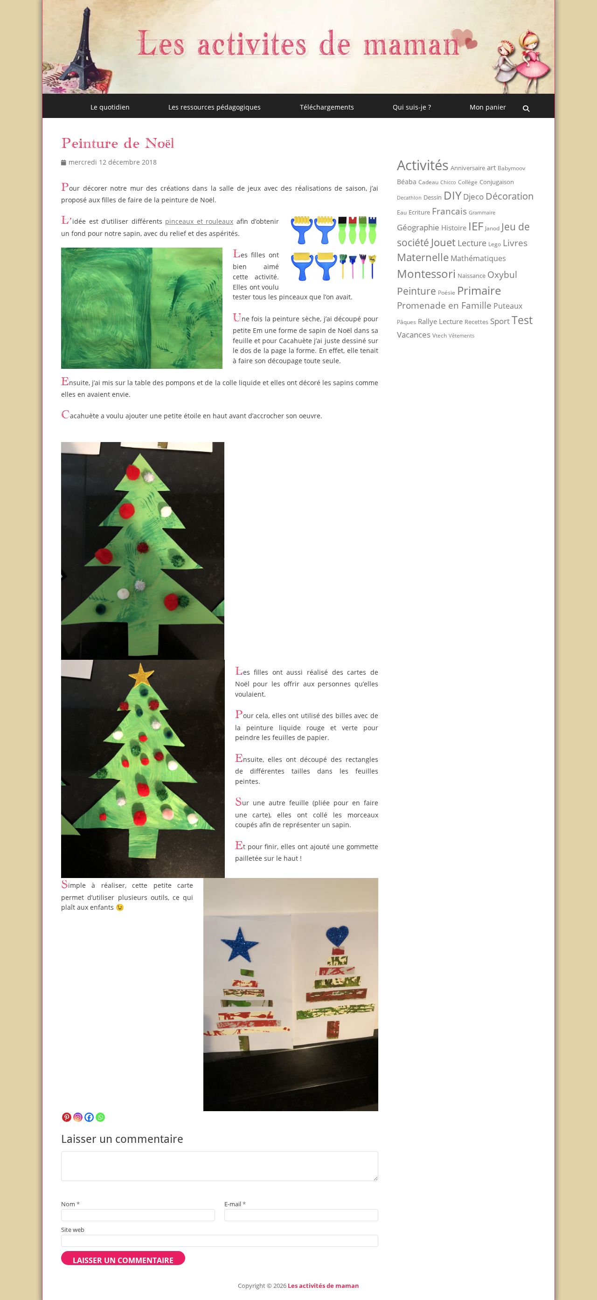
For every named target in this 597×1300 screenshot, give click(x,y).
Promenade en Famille (444, 305)
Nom (70, 1204)
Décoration (510, 196)
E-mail (235, 1204)
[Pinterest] (66, 1117)
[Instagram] (78, 1117)
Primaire (479, 290)
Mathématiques (478, 258)
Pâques (406, 322)
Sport (500, 321)
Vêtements (461, 335)
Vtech (439, 335)
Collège (468, 182)
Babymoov (511, 168)
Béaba (407, 181)
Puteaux (507, 306)
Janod (492, 228)
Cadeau (428, 182)
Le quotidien (110, 107)
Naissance (472, 276)
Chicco (448, 182)
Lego (494, 244)
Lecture (472, 243)
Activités (423, 165)
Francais (449, 211)
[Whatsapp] (100, 1117)
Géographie (418, 227)
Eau (402, 212)
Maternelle (423, 257)
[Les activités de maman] (298, 91)
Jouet (443, 242)
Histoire (453, 228)
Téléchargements (327, 107)
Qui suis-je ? (412, 107)
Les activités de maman (323, 1285)
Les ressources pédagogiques (214, 107)
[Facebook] (89, 1117)
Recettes (476, 322)
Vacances (413, 334)
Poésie (446, 292)
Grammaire (482, 212)
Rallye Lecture (440, 321)
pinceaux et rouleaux (199, 221)
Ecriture (419, 212)
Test (522, 319)
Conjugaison (496, 182)
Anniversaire (468, 168)
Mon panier (488, 107)
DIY (452, 195)
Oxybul (502, 274)
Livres (515, 242)
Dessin (432, 197)
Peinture (416, 290)
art (491, 167)
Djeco (473, 196)
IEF (475, 226)
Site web (72, 1229)
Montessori (426, 273)
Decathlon (409, 197)
